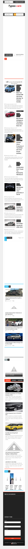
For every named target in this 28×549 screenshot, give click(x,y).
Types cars (14, 542)
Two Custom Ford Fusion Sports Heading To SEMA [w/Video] (12, 453)
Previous (6, 369)
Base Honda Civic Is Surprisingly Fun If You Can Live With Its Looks (13, 328)
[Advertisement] (16, 11)
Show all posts (14, 83)
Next (10, 237)
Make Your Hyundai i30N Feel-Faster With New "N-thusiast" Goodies (19, 97)
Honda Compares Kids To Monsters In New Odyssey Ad (13, 313)
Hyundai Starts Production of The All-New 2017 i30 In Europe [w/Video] (20, 148)
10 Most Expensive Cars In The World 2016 (13, 414)
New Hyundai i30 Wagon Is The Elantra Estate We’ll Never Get (19, 122)
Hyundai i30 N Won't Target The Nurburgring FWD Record (19, 170)
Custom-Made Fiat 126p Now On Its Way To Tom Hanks (13, 374)
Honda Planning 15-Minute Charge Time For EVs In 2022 (14, 343)
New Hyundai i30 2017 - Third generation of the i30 (20, 190)
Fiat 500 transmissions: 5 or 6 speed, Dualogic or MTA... (13, 394)
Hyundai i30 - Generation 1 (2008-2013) (19, 209)
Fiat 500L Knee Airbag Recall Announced (11, 433)
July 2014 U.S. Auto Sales (10, 462)
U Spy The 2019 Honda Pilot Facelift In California (13, 298)
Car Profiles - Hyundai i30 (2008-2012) (19, 225)
